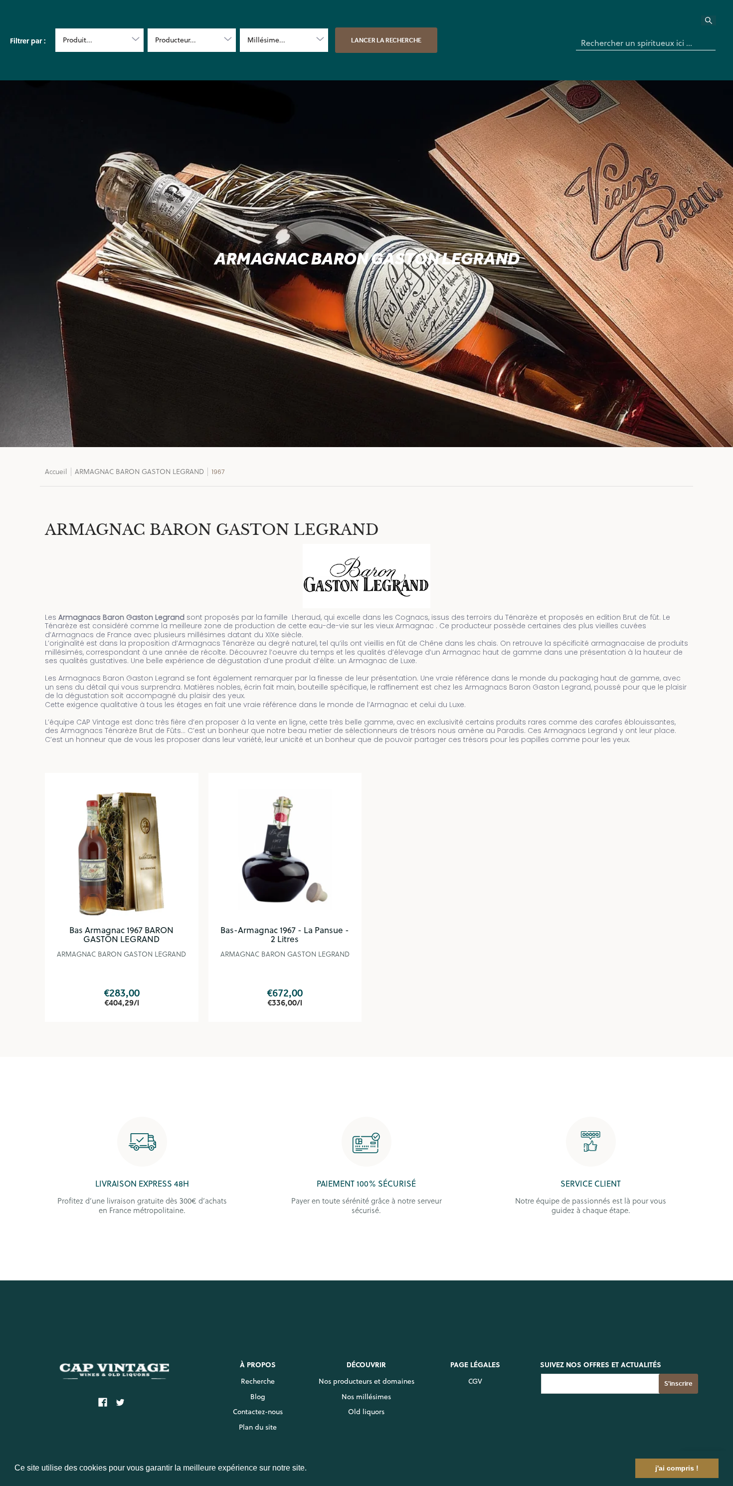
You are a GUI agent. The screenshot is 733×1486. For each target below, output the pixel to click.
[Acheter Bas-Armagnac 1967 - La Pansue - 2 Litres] (285, 850)
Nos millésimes (366, 1397)
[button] (310, 1469)
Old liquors (366, 1412)
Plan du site (258, 1427)
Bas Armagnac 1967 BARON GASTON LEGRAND (121, 934)
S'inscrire (678, 1383)
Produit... (77, 40)
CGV (475, 1381)
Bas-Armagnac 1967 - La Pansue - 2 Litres (284, 934)
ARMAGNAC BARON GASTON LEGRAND (139, 471)
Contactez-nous (258, 1412)
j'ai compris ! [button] (677, 1468)
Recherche (258, 1381)
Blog (257, 1397)
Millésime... (266, 40)
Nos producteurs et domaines (366, 1381)
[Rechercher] (714, 23)
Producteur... (175, 40)
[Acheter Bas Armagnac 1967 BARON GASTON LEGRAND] (121, 850)
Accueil (56, 471)
